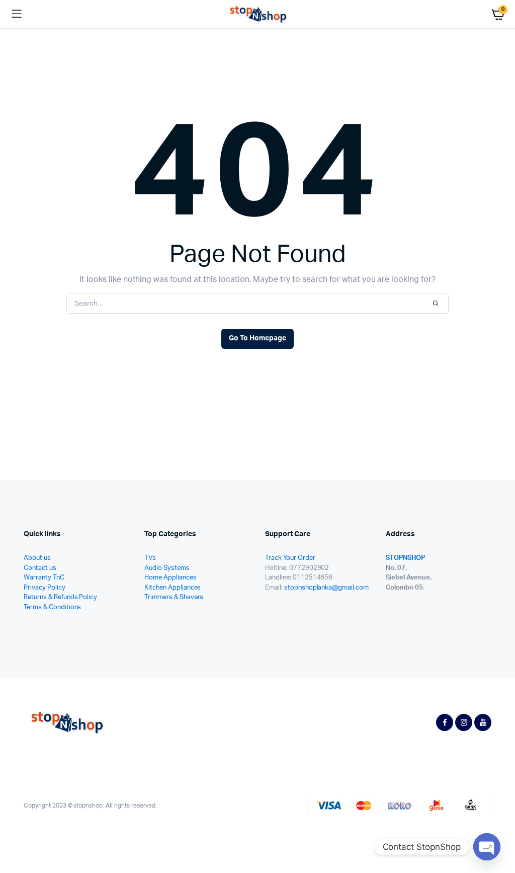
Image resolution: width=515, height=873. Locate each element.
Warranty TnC (44, 577)
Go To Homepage (257, 338)
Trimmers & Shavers (173, 597)
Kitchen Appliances (172, 588)
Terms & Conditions (52, 607)
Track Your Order (290, 558)
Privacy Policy (44, 588)
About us (37, 558)
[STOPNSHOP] (258, 14)
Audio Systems (167, 568)
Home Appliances (170, 577)
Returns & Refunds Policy (60, 597)
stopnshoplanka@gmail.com (326, 588)
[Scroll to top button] (499, 833)
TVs (150, 558)
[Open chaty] (486, 846)
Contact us (40, 568)
